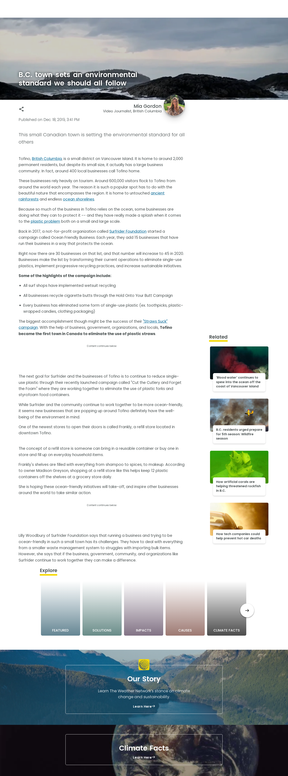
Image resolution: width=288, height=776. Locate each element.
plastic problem (45, 221)
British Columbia (47, 158)
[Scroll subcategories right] (247, 610)
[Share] (21, 109)
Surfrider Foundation (128, 231)
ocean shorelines (78, 199)
